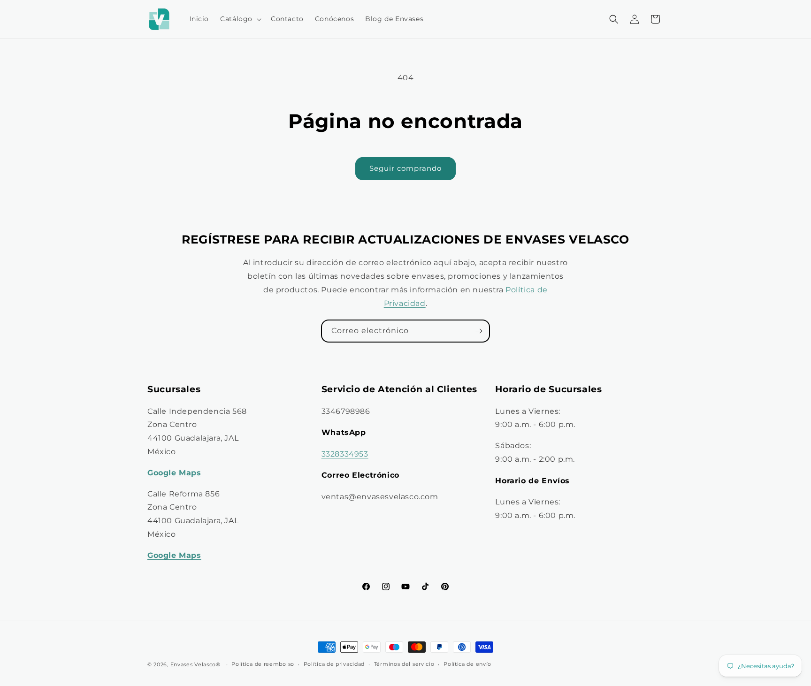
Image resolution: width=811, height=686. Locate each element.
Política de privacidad (334, 664)
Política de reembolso (262, 664)
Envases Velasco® (195, 664)
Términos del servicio (404, 664)
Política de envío (467, 664)
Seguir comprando (405, 168)
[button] (239, 19)
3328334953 (344, 454)
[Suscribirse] (478, 331)
